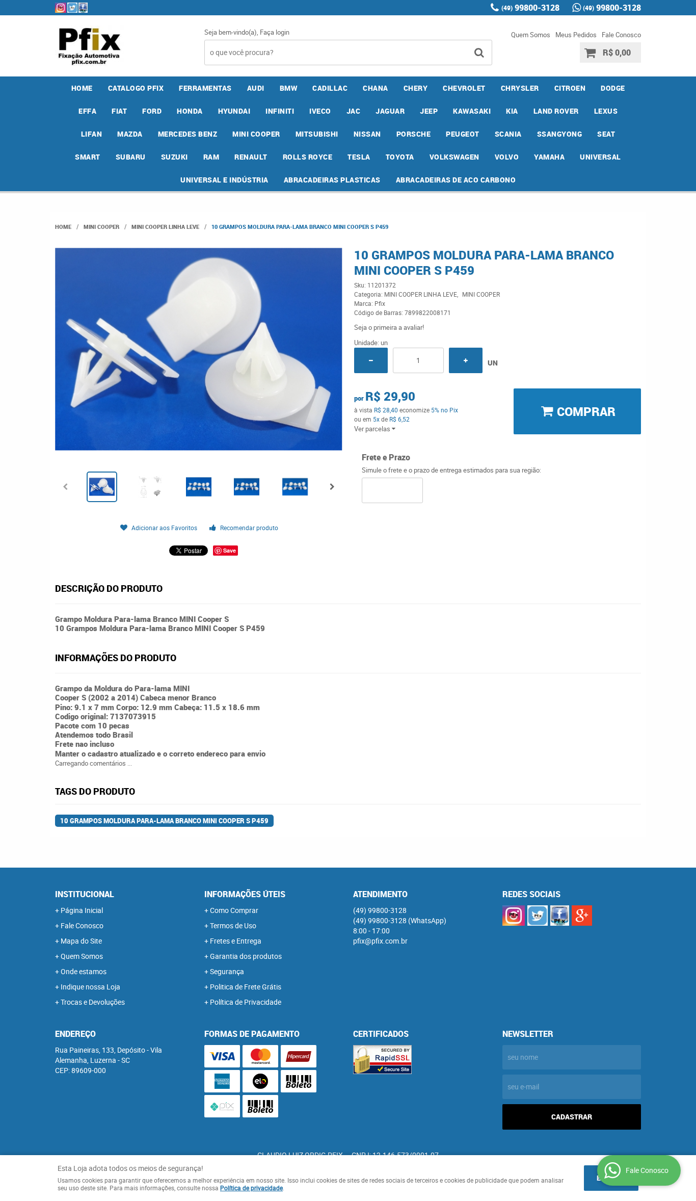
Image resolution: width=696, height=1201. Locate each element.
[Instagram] (60, 8)
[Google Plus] (582, 915)
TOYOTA (400, 157)
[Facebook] (83, 8)
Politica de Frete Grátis (245, 986)
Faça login (274, 32)
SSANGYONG (559, 134)
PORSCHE (413, 134)
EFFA (87, 111)
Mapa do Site (81, 941)
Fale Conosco (621, 34)
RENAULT (250, 157)
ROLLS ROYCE (308, 157)
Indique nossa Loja (90, 986)
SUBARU (131, 157)
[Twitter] (72, 8)
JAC (353, 111)
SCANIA (508, 134)
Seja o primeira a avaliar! (389, 327)
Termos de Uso (233, 925)
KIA (512, 111)
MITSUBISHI (317, 134)
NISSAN (367, 134)
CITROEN (570, 88)
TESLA (358, 157)
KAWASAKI (472, 111)
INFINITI (279, 111)
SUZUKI (174, 157)
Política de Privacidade (245, 1002)
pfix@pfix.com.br (380, 941)
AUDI (255, 88)
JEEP (429, 111)
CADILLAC (329, 88)
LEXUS (606, 111)
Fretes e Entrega (235, 941)
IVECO (320, 111)
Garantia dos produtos (246, 956)
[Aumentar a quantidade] (466, 360)
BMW (289, 88)
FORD (152, 111)
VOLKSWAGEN (454, 157)
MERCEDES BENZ (188, 134)
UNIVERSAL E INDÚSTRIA (224, 180)
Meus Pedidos (576, 34)
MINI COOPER (256, 134)
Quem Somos (530, 34)
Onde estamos (83, 971)
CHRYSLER (520, 88)
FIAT (119, 111)
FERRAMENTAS (205, 88)
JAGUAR (390, 111)
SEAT (606, 134)
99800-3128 (530, 7)
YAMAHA (549, 157)
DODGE (613, 88)
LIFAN (91, 134)
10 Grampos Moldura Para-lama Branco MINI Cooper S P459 (164, 820)
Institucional (84, 894)
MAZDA (130, 134)
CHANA (375, 88)
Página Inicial (82, 910)
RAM (211, 157)
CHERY (416, 88)
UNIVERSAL (600, 157)
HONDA (190, 111)
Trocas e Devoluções (93, 1002)
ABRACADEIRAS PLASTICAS (332, 180)
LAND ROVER (556, 111)
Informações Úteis (244, 894)
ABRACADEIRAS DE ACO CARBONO (456, 180)
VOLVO (507, 157)
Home (82, 88)
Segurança (227, 971)
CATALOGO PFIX (136, 88)
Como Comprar (234, 910)
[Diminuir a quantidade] (371, 360)
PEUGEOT (462, 134)
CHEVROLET (464, 88)
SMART (87, 157)
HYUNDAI (234, 111)
